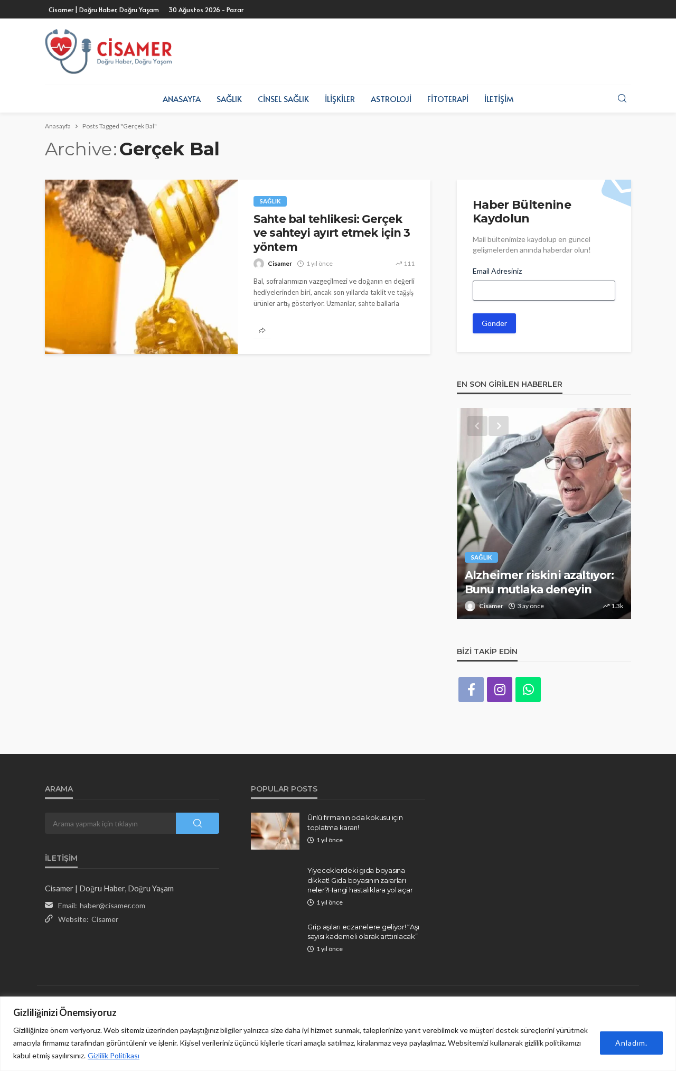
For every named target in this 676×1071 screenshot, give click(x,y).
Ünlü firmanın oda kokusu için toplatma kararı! (354, 822)
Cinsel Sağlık (283, 98)
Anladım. (631, 1042)
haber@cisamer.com (112, 905)
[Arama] (622, 99)
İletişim (498, 98)
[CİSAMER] (108, 51)
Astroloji (391, 98)
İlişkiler (340, 98)
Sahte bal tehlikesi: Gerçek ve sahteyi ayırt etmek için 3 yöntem (331, 233)
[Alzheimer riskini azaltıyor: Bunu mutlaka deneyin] (544, 513)
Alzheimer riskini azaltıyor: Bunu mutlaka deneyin (539, 582)
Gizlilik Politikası (113, 1055)
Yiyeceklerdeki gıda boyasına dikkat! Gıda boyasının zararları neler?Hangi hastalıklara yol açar (359, 879)
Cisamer (280, 263)
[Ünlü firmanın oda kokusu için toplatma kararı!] (275, 831)
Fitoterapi (447, 98)
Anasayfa (182, 98)
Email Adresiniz (497, 270)
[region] (338, 1034)
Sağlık (229, 98)
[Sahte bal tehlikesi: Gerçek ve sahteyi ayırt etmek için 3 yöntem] (141, 267)
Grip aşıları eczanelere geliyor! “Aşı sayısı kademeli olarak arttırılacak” (363, 931)
